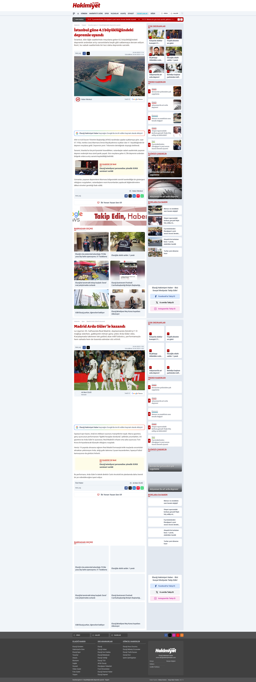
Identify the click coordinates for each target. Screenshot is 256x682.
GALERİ (175, 13)
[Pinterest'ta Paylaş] (138, 196)
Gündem (84, 13)
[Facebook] (166, 635)
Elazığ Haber (102, 649)
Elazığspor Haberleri (105, 666)
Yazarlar (114, 13)
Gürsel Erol (126, 655)
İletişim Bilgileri (171, 661)
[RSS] (182, 635)
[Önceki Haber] (179, 19)
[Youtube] (178, 635)
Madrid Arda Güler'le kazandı (96, 321)
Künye (152, 661)
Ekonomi (75, 661)
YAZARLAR (117, 635)
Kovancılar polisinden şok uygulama (147, 19)
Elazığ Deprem (103, 675)
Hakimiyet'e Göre (96, 13)
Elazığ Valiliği (102, 658)
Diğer (153, 13)
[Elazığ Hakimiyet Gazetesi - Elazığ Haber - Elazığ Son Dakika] (165, 651)
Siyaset (131, 13)
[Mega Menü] (73, 13)
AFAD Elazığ (102, 663)
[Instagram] (174, 635)
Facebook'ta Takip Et (166, 296)
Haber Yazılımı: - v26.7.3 (167, 680)
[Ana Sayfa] (78, 13)
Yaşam (84, 25)
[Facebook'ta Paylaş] (84, 53)
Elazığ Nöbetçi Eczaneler (131, 649)
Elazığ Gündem (77, 647)
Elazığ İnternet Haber (105, 672)
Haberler (77, 25)
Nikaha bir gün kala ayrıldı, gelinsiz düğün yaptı (108, 19)
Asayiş (123, 13)
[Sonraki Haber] (181, 19)
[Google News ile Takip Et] (137, 99)
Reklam (152, 664)
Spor (107, 13)
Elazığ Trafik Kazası (130, 652)
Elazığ (100, 647)
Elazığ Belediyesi (104, 655)
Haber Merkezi (86, 99)
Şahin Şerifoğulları (129, 658)
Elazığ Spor (76, 652)
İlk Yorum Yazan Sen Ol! (111, 202)
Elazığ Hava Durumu (130, 647)
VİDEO (166, 13)
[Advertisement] (109, 116)
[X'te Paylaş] (88, 53)
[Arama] (182, 13)
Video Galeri (76, 669)
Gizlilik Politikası (155, 667)
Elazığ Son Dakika (104, 652)
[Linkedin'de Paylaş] (134, 196)
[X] (170, 635)
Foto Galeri (76, 672)
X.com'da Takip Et (167, 302)
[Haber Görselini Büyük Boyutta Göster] (109, 76)
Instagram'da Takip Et (166, 309)
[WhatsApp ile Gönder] (142, 196)
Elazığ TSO (102, 661)
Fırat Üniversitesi (103, 669)
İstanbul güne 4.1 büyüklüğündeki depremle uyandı (104, 25)
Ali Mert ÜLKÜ (86, 393)
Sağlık (74, 663)
